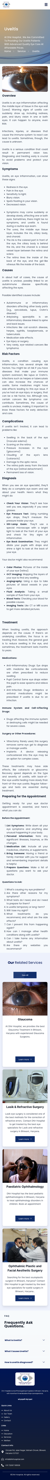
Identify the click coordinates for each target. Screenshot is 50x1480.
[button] (46, 4)
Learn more (24, 1059)
